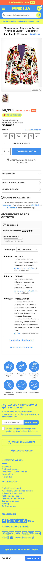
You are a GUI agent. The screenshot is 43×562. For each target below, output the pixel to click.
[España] (4, 521)
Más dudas (7, 477)
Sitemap (5, 503)
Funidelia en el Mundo (12, 488)
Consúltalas (35, 34)
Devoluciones (8, 474)
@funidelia (35, 205)
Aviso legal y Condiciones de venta (17, 491)
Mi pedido (6, 466)
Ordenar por (10, 249)
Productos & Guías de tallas (14, 472)
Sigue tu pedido (23, 451)
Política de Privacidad (12, 493)
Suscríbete (31, 422)
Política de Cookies (10, 496)
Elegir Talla (33, 558)
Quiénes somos (9, 506)
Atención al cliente (23, 442)
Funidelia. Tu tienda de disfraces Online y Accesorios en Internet (21, 8)
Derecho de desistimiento (13, 498)
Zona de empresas (10, 501)
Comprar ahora (26, 151)
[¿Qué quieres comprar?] (3, 8)
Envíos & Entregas (10, 469)
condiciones (10, 431)
